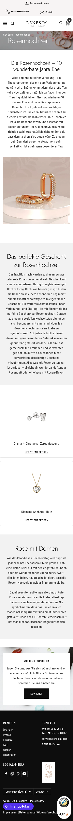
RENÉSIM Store (51, 744)
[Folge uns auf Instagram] (12, 774)
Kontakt (49, 12)
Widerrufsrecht (46, 812)
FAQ (5, 745)
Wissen (7, 749)
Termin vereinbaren (39, 3)
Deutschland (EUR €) (16, 791)
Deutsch (40, 791)
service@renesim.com (55, 738)
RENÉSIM (8, 34)
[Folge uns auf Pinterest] (18, 774)
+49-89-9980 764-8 (20, 11)
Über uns (8, 730)
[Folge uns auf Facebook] (6, 774)
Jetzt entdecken (36, 452)
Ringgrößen (9, 754)
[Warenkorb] (68, 23)
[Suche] (12, 23)
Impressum (10, 812)
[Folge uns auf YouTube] (24, 774)
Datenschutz (27, 812)
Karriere (8, 740)
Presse (7, 735)
